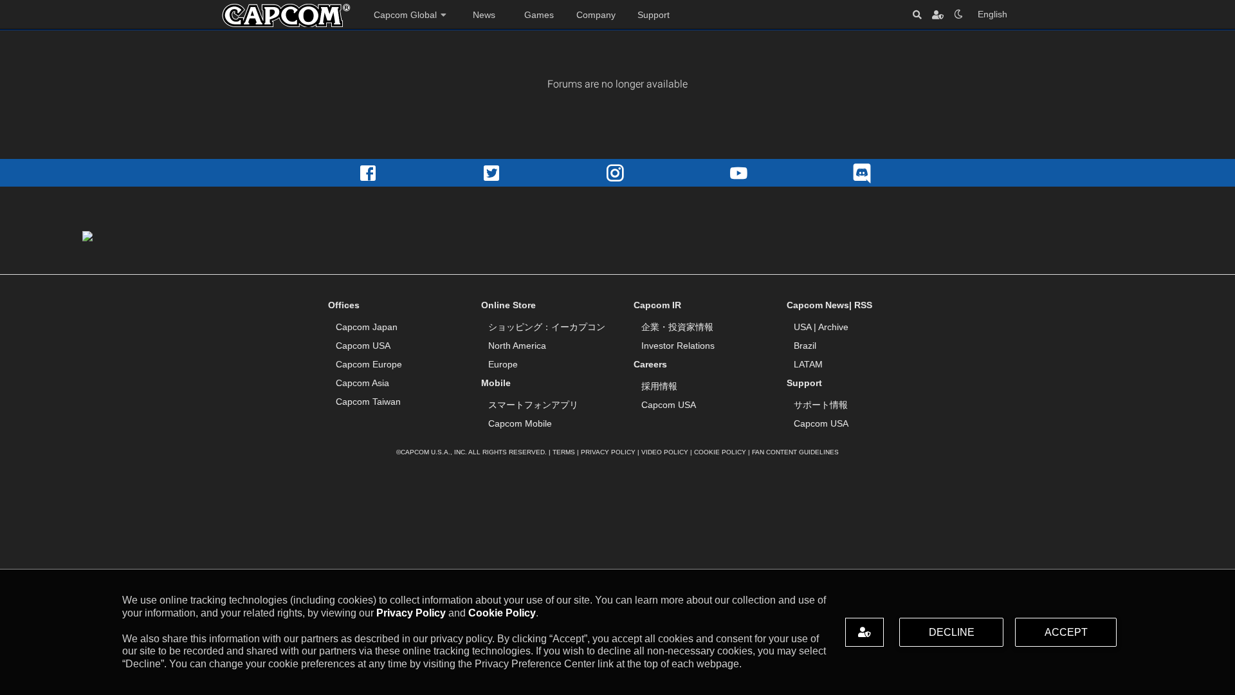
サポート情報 (821, 405)
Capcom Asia (362, 383)
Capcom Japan (367, 327)
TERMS (564, 452)
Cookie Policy (502, 612)
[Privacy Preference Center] (864, 632)
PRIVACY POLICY (608, 452)
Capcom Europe (369, 364)
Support (653, 15)
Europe (503, 364)
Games (539, 15)
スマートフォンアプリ (533, 405)
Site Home (286, 15)
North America (517, 345)
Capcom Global (405, 15)
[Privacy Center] (938, 14)
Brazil (805, 345)
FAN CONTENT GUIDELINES (795, 452)
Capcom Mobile (520, 423)
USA (802, 327)
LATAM (808, 364)
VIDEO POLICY (664, 452)
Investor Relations (678, 345)
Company (596, 15)
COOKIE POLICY (720, 452)
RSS (863, 305)
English (992, 14)
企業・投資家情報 (677, 327)
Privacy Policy (411, 612)
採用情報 (659, 386)
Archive (833, 327)
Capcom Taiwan (368, 401)
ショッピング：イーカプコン (546, 327)
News (484, 15)
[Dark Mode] (958, 14)
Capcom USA (363, 345)
